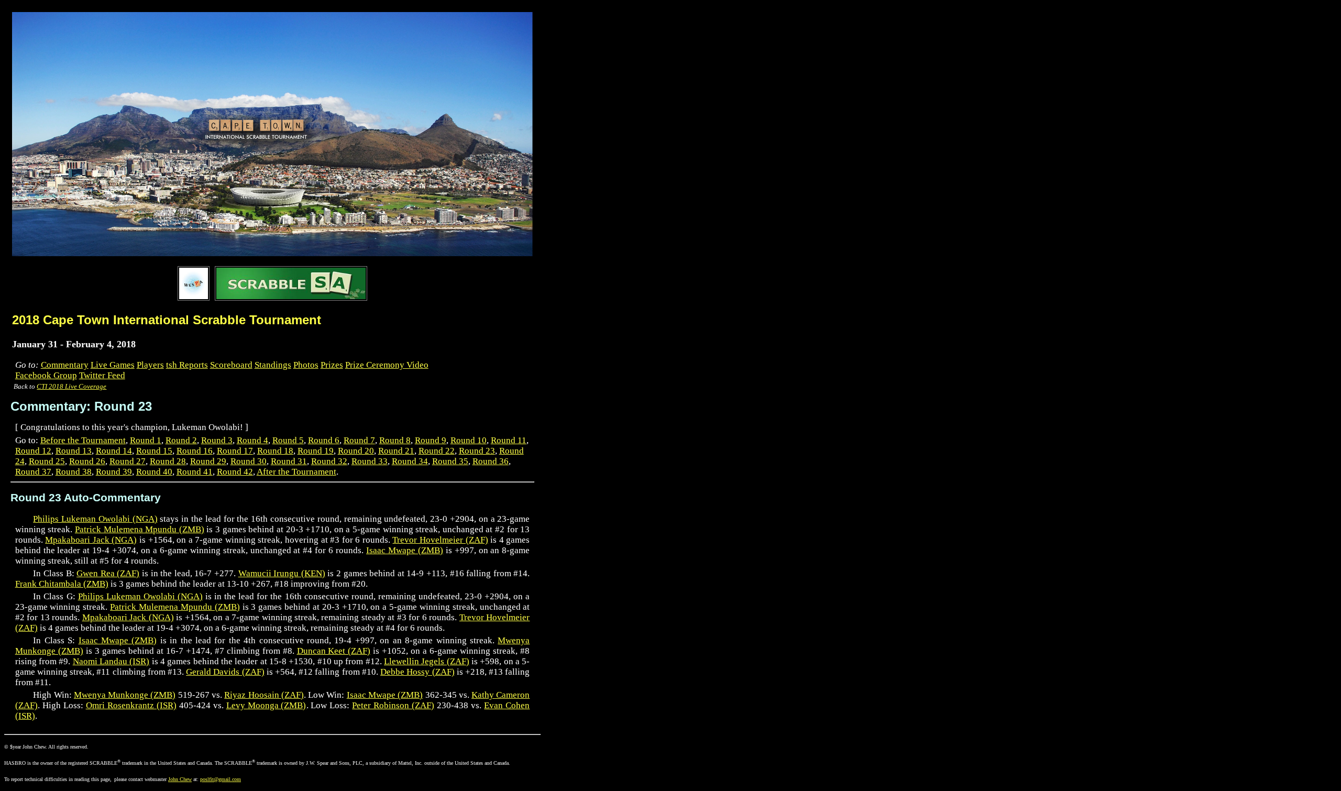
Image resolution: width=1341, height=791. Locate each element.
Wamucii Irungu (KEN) (281, 573)
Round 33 (369, 461)
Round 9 (430, 440)
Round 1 (145, 440)
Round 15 (154, 451)
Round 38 (74, 472)
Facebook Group (46, 375)
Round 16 (195, 451)
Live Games (113, 365)
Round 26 (87, 461)
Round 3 (217, 440)
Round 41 (195, 472)
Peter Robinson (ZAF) (393, 705)
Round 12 (33, 451)
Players (150, 365)
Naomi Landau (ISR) (111, 661)
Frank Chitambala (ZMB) (61, 584)
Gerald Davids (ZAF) (225, 672)
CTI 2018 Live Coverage (71, 386)
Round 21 (396, 451)
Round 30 (248, 461)
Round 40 (154, 472)
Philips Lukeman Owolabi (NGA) (95, 519)
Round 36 (490, 461)
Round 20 (356, 451)
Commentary (65, 365)
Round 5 (288, 440)
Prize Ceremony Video (386, 365)
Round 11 (508, 440)
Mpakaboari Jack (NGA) (91, 540)
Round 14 (114, 451)
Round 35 (450, 461)
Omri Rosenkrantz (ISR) (131, 705)
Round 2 (181, 440)
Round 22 (437, 451)
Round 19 (316, 451)
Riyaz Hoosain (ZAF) (264, 695)
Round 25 (47, 461)
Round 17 (235, 451)
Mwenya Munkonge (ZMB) (125, 695)
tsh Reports (187, 365)
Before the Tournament (83, 440)
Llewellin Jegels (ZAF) (426, 661)
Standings (273, 365)
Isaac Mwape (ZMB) (404, 550)
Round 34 (410, 461)
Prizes (332, 365)
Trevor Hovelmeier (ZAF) (440, 540)
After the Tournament (296, 472)
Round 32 (329, 461)
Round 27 (127, 461)
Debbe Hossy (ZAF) (417, 672)
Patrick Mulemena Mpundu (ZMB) (139, 529)
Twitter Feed (102, 375)
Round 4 (252, 440)
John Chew (180, 779)
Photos (305, 365)
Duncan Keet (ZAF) (334, 651)
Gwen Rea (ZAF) (107, 573)
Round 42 (235, 472)
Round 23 (477, 451)
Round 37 (33, 472)
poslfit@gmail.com (220, 779)
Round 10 (468, 440)
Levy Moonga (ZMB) (266, 705)
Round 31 (289, 461)
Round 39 (114, 472)
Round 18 (275, 451)
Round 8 (395, 440)
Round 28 (168, 461)
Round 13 (74, 451)
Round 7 (359, 440)
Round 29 (208, 461)
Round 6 (323, 440)
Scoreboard (231, 365)
